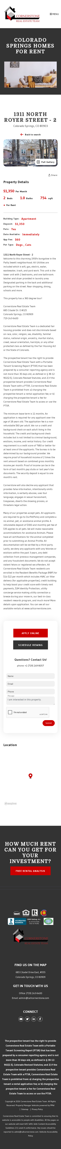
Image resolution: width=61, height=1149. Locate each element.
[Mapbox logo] (10, 803)
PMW (52, 1105)
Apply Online (30, 633)
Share (54, 175)
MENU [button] (55, 14)
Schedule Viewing (30, 645)
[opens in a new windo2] (44, 912)
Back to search (33, 134)
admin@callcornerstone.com (34, 997)
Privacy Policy (37, 1109)
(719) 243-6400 (34, 993)
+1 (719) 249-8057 (34, 665)
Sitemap (24, 1109)
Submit (49, 723)
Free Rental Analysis (30, 870)
